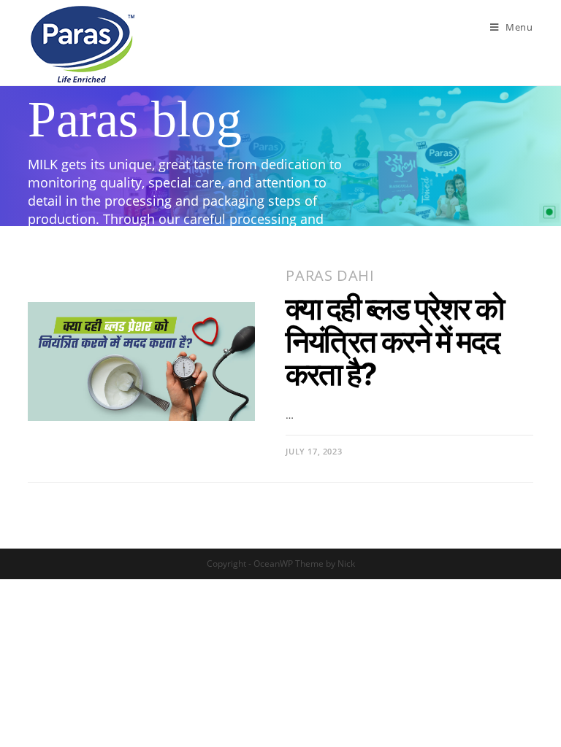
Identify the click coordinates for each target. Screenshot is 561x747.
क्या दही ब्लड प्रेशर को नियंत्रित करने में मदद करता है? (394, 341)
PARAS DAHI (330, 275)
